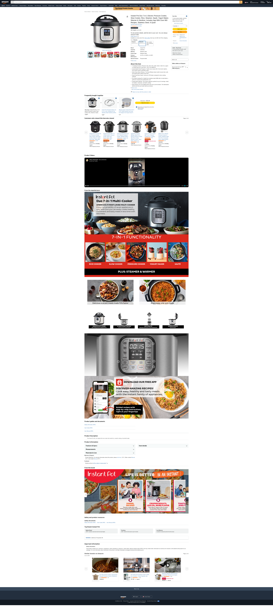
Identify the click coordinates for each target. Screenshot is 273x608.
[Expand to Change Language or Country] (140, 596)
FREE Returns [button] (134, 36)
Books (64, 5)
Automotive (111, 5)
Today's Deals (59, 5)
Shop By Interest (150, 5)
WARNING (88, 537)
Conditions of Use (118, 601)
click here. (119, 457)
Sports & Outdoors (134, 5)
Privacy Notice (126, 601)
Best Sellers (30, 5)
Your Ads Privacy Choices (152, 601)
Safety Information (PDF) (90, 424)
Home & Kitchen (87, 11)
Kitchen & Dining (95, 11)
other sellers (147, 37)
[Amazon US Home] (123, 597)
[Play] (86, 185)
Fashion (79, 5)
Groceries (45, 5)
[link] (109, 103)
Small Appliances (102, 11)
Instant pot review (93, 161)
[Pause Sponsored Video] (116, 568)
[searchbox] (126, 2)
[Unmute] (187, 186)
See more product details (137, 89)
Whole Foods (51, 5)
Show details (140, 109)
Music (88, 5)
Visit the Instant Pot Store (136, 24)
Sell (75, 5)
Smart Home (142, 5)
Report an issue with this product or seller (141, 91)
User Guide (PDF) (88, 427)
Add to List (174, 59)
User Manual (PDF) (88, 431)
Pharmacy (157, 5)
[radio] (90, 54)
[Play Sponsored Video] (136, 565)
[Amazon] (5, 2)
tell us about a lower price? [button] (100, 463)
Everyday (163, 5)
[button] (3, 5)
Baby (116, 5)
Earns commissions (102, 159)
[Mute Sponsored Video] (116, 571)
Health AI (8, 5)
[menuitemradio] (185, 185)
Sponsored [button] (86, 555)
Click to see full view (106, 50)
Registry (84, 5)
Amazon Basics (23, 5)
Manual (133, 457)
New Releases (38, 5)
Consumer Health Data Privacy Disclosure (138, 601)
